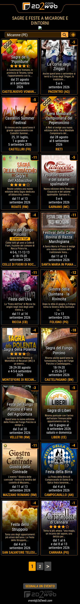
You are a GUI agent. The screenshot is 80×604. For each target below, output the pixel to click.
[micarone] (72, 33)
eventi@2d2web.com (40, 600)
